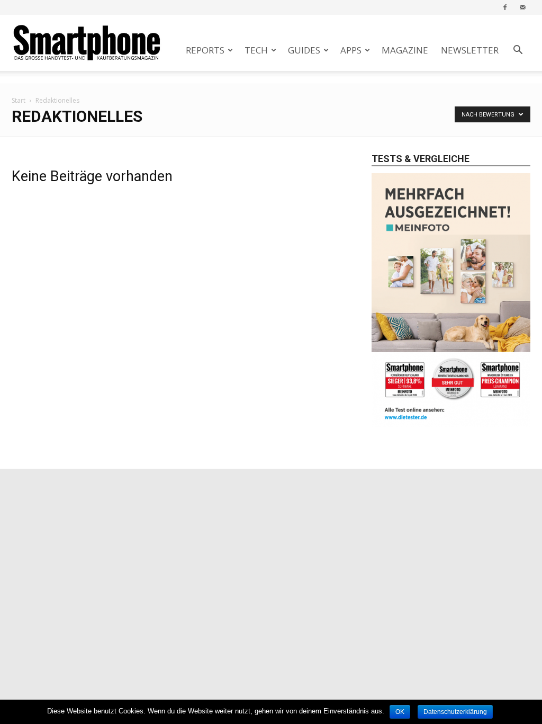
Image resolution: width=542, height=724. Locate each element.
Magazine (405, 50)
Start (18, 100)
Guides (304, 50)
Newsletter (470, 50)
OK (399, 712)
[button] (517, 51)
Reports (205, 50)
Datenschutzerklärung (455, 712)
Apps (351, 50)
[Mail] (522, 7)
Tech (256, 50)
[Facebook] (505, 7)
